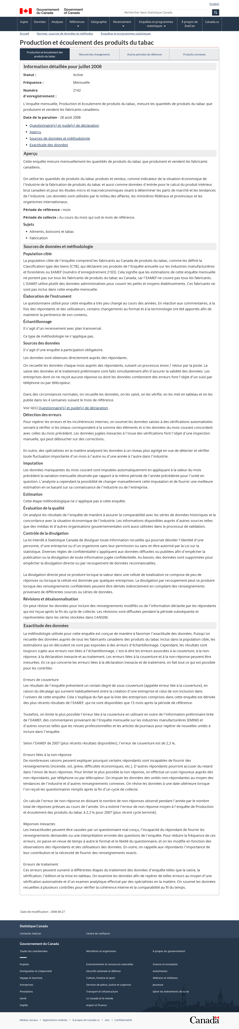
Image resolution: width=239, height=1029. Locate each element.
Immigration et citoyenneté (36, 971)
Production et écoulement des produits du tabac (45, 54)
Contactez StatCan (30, 933)
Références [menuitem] (77, 22)
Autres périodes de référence (144, 54)
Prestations (26, 991)
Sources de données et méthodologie (60, 138)
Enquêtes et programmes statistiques (126, 33)
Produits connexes (194, 54)
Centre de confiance (98, 933)
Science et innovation (165, 964)
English (214, 4)
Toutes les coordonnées (34, 951)
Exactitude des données (49, 144)
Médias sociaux (29, 1020)
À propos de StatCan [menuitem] (190, 24)
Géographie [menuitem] (99, 22)
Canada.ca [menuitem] (212, 22)
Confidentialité (123, 1020)
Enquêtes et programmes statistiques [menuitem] (156, 24)
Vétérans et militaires (165, 978)
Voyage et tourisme (31, 978)
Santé (23, 998)
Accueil (24, 33)
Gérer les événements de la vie (171, 991)
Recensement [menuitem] (122, 22)
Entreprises (26, 984)
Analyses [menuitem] (57, 22)
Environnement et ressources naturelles (109, 964)
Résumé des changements (94, 54)
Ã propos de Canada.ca (86, 1020)
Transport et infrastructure (102, 991)
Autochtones (160, 971)
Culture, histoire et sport (100, 978)
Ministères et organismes (101, 951)
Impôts (24, 1005)
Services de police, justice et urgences (108, 984)
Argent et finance (96, 1005)
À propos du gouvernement (169, 951)
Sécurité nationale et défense (103, 971)
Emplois (24, 964)
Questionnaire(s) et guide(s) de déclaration (64, 125)
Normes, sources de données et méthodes (65, 33)
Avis (107, 1020)
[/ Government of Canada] (51, 11)
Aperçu (35, 132)
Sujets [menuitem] (24, 22)
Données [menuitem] (40, 22)
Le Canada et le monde (99, 998)
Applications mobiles (55, 1020)
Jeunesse (158, 984)
